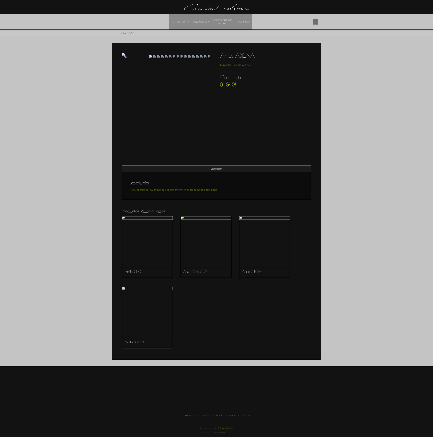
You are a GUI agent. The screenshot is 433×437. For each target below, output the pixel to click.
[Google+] (208, 420)
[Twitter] (200, 420)
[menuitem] (179, 21)
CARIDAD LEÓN (190, 415)
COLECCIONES (207, 415)
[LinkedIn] (216, 420)
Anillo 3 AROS (134, 342)
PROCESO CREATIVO (226, 415)
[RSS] (240, 420)
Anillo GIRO (132, 271)
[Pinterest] (224, 420)
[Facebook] (192, 420)
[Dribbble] (232, 420)
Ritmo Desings (226, 428)
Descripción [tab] (216, 168)
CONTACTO (244, 415)
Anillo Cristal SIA (195, 271)
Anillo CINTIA (251, 271)
